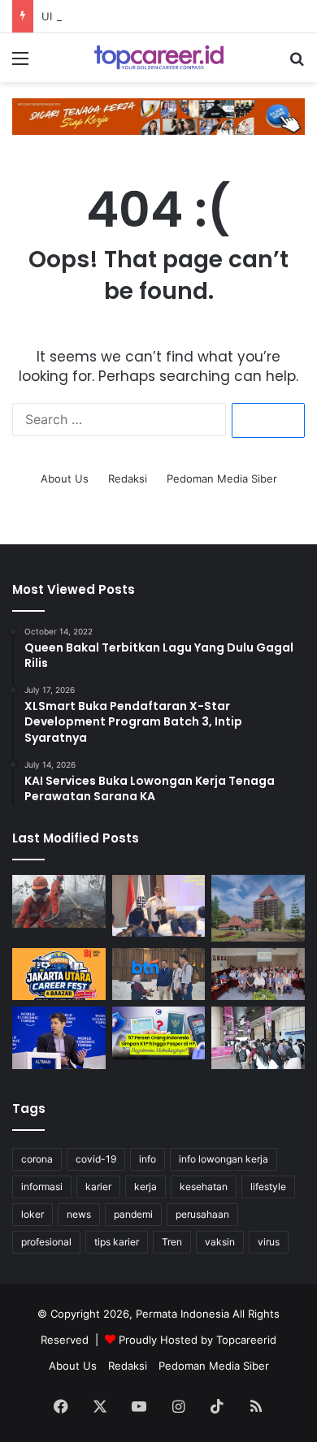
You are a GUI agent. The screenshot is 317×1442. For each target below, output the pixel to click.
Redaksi (127, 478)
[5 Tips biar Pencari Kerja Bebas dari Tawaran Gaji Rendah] (258, 1037)
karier (98, 1186)
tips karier (116, 1242)
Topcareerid (246, 1339)
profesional (46, 1242)
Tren (172, 1242)
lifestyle (268, 1186)
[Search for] (297, 63)
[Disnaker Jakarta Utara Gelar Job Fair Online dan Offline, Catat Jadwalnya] (59, 974)
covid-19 (96, 1159)
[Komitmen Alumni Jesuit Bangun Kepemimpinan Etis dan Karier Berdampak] (258, 974)
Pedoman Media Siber (222, 478)
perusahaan (202, 1214)
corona (37, 1159)
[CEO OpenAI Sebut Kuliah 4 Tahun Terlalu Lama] (59, 1037)
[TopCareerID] (158, 58)
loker (32, 1214)
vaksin (220, 1242)
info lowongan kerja (223, 1159)
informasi (42, 1186)
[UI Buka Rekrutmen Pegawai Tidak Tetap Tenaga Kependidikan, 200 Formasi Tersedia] (258, 908)
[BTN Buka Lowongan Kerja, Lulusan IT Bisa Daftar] (159, 974)
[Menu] (20, 63)
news (79, 1214)
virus (269, 1242)
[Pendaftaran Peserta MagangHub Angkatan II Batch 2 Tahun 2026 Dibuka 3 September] (159, 906)
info (147, 1159)
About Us (65, 478)
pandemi (133, 1214)
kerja (145, 1186)
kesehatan (204, 1186)
